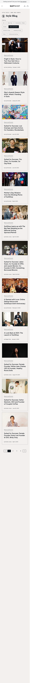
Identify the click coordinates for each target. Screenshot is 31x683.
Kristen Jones (8, 236)
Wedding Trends (17, 30)
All (3, 23)
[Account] (24, 6)
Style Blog (5, 12)
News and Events (16, 12)
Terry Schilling (8, 67)
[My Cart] (28, 6)
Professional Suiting (13, 34)
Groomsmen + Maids (20, 23)
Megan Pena (8, 339)
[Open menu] (2, 6)
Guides (4, 26)
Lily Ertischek (8, 100)
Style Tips (10, 23)
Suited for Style (6, 30)
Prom (4, 34)
